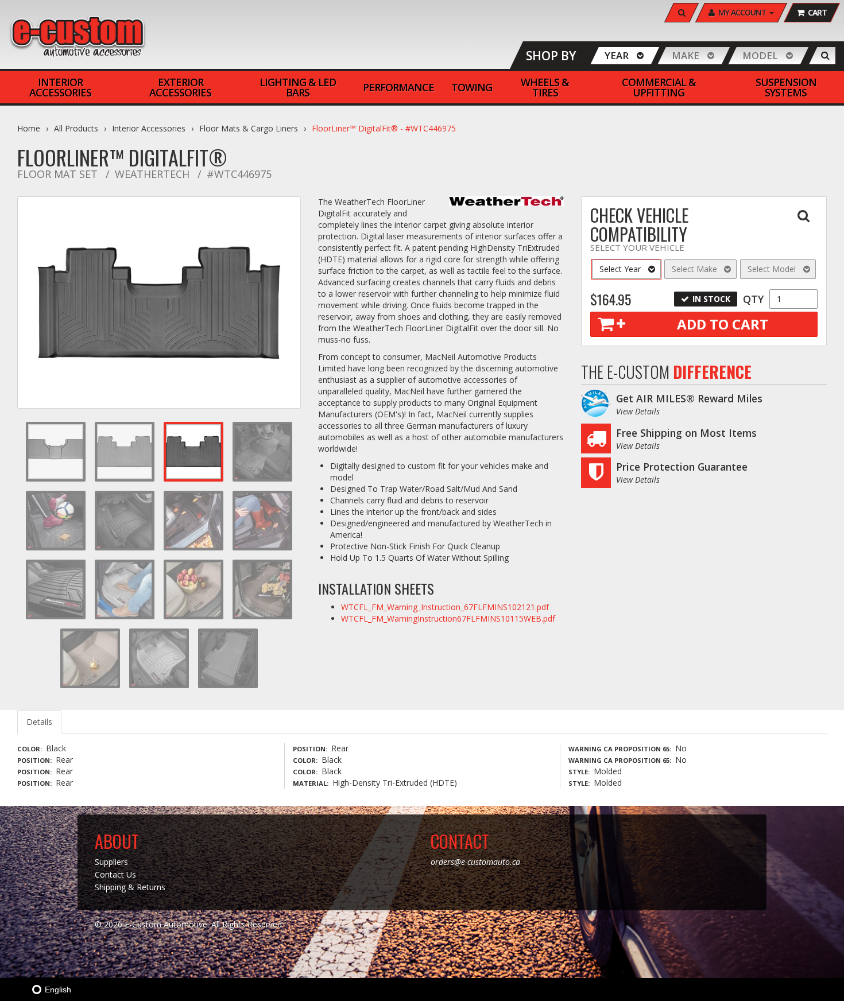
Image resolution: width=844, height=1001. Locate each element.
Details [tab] (39, 721)
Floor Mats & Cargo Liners (248, 128)
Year (617, 55)
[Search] (825, 55)
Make (685, 55)
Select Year (620, 268)
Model (760, 55)
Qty (753, 299)
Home (28, 128)
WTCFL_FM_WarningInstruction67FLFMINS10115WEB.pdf (448, 618)
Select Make (694, 268)
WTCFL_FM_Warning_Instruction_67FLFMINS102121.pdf (445, 607)
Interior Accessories (148, 128)
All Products (76, 128)
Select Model (772, 268)
